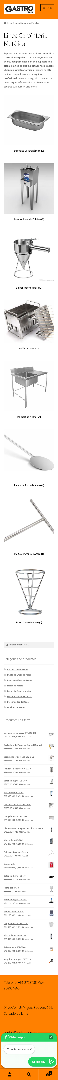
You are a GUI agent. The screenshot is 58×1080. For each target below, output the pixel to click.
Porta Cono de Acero (17, 669)
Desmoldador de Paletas (19, 696)
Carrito (45, 1071)
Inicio (9, 22)
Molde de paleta (15, 685)
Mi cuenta (9, 1074)
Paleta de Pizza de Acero (19, 680)
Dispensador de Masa (18, 701)
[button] (51, 1037)
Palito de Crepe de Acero (19, 674)
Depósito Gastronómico (19, 691)
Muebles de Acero (15, 707)
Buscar (29, 1074)
